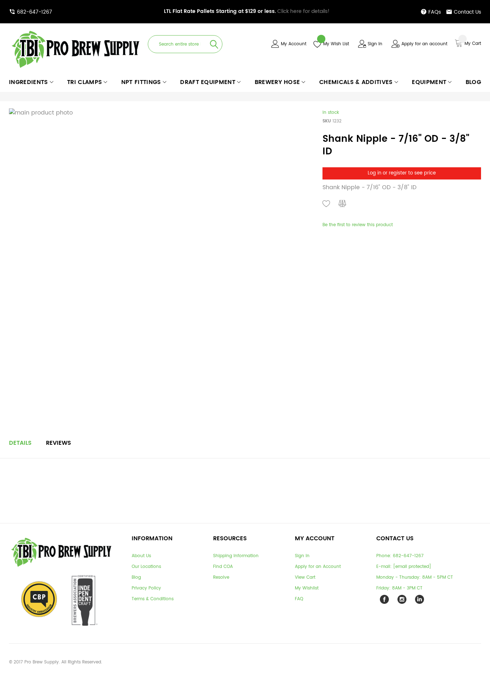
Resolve (221, 577)
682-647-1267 (34, 12)
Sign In (375, 44)
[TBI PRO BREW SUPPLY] (75, 30)
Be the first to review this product (357, 224)
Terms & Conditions (153, 599)
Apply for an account (424, 44)
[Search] (214, 44)
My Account (293, 44)
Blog (136, 577)
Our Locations (146, 566)
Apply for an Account (318, 566)
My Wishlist (307, 588)
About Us (141, 555)
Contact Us (467, 12)
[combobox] (185, 44)
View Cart (305, 577)
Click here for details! (247, 11)
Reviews (58, 443)
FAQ (299, 599)
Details (20, 443)
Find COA (223, 566)
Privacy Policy (146, 588)
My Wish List (336, 44)
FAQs (434, 12)
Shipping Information (236, 555)
